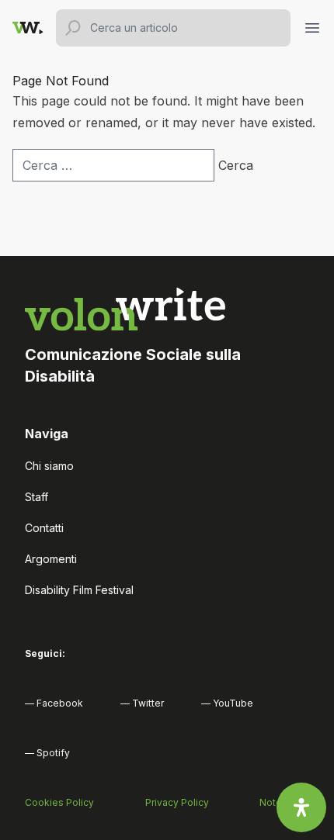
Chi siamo (49, 465)
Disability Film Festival (79, 589)
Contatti (44, 527)
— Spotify (47, 753)
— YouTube (227, 703)
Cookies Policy (59, 802)
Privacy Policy (177, 802)
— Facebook (54, 703)
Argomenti (51, 558)
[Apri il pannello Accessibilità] (301, 807)
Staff (36, 496)
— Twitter (142, 703)
